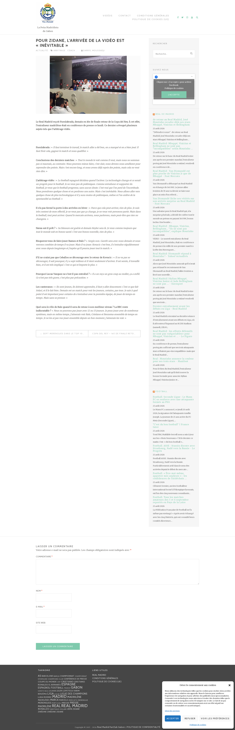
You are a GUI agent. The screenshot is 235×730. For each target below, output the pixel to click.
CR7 (59, 682)
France (67, 688)
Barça (57, 676)
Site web (40, 622)
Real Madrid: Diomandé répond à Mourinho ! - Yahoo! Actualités (172, 255)
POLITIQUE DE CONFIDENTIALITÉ (143, 727)
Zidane (76, 709)
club (61, 679)
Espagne (68, 684)
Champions (53, 679)
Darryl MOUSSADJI (94, 50)
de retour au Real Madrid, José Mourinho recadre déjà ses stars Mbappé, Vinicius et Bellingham (171, 122)
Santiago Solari (58, 709)
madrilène (74, 696)
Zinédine (42, 712)
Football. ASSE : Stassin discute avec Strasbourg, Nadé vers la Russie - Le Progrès (174, 448)
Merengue (83, 700)
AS (39, 675)
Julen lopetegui (65, 691)
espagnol (44, 687)
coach (71, 50)
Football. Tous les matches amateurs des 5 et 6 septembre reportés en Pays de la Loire (171, 500)
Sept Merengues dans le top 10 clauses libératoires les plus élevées (65, 333)
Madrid (59, 696)
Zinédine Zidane (55, 712)
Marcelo (63, 700)
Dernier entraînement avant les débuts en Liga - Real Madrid (171, 307)
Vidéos (107, 15)
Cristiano (67, 681)
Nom (39, 590)
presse (65, 703)
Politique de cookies (198, 725)
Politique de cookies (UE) (150, 19)
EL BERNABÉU (55, 685)
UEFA (69, 709)
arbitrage (60, 50)
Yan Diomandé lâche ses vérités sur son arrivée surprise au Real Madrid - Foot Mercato (174, 201)
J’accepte (174, 94)
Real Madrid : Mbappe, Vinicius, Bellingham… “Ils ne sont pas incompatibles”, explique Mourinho (173, 229)
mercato (73, 700)
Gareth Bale (43, 691)
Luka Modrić (45, 697)
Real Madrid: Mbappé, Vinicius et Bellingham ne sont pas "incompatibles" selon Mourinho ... (173, 146)
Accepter (173, 718)
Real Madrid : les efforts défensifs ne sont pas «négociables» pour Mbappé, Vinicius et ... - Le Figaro (173, 334)
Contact (125, 15)
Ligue (57, 694)
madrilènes (44, 700)
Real (56, 706)
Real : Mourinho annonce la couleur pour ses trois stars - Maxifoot (173, 360)
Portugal (56, 703)
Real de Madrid (165, 114)
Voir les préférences (215, 718)
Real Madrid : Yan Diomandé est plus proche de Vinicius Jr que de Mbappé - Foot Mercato (172, 173)
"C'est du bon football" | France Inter (171, 425)
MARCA (54, 699)
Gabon (77, 687)
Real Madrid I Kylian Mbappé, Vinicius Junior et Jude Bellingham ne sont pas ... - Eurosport (172, 281)
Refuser (190, 718)
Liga (50, 693)
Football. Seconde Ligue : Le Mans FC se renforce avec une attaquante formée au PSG (173, 399)
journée (52, 691)
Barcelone (47, 676)
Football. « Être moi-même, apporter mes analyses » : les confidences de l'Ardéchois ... (170, 476)
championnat (67, 676)
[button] (229, 685)
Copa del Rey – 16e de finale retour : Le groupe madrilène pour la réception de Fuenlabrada (116, 333)
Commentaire (44, 556)
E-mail (40, 606)
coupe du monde (47, 681)
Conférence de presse (75, 679)
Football (162, 391)
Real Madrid (74, 705)
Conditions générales (153, 15)
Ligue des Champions (73, 693)
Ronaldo (44, 709)
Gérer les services (172, 711)
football (57, 687)
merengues (44, 702)
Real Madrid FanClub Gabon (111, 727)
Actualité (42, 50)
